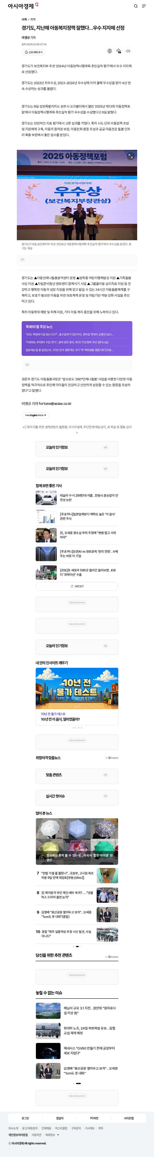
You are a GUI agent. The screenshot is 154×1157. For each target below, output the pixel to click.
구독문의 (76, 1128)
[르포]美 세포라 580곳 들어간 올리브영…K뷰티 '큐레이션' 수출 (88, 572)
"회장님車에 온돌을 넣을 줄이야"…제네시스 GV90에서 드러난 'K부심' (89, 1050)
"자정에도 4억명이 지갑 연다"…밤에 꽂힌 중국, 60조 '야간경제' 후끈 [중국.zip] (67, 342)
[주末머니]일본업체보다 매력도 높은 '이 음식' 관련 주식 (87, 516)
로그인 (25, 1118)
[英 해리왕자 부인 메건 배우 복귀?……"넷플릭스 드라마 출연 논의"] (107, 901)
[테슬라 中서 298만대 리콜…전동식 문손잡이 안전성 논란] (46, 504)
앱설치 (59, 1118)
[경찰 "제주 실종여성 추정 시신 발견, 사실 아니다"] (107, 940)
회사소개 (13, 1128)
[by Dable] (111, 957)
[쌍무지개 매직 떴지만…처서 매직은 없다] (48, 1017)
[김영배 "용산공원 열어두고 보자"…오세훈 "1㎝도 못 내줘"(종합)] (107, 921)
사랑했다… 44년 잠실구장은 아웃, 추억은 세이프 (89, 1070)
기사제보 (89, 1128)
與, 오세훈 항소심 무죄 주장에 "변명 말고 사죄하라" (88, 535)
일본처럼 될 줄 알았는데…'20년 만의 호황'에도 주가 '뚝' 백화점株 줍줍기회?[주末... (69, 350)
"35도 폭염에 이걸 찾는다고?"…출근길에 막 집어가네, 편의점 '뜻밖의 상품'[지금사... (69, 334)
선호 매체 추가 (35, 52)
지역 (32, 19)
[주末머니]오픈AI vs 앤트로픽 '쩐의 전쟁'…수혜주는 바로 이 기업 (89, 554)
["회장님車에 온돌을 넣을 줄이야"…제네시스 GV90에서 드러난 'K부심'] (48, 1058)
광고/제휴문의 (29, 1128)
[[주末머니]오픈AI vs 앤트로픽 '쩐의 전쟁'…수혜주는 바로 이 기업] (46, 560)
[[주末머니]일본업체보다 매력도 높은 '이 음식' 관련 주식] (46, 522)
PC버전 (94, 1118)
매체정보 (50, 1135)
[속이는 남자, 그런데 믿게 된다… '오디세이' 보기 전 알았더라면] (48, 1038)
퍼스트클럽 (61, 1128)
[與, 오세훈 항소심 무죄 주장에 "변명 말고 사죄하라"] (46, 541)
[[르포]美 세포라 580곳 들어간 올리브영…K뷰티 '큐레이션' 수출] (46, 578)
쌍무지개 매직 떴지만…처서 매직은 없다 (90, 1011)
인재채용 (46, 1128)
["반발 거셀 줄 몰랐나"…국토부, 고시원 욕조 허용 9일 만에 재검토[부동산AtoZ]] (107, 882)
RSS (100, 1128)
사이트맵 (129, 1118)
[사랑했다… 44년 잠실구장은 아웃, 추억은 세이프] (48, 1077)
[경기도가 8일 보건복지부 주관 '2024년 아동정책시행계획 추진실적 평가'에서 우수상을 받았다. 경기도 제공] (77, 195)
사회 (24, 19)
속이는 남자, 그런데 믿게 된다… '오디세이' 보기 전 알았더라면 (90, 1030)
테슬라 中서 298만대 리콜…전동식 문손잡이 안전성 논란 (89, 498)
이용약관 (36, 1135)
